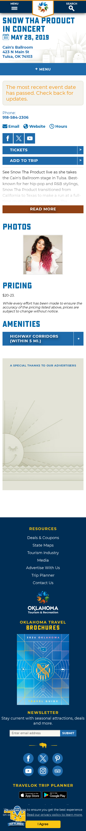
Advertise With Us (43, 568)
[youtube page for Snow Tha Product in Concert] (30, 138)
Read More (43, 209)
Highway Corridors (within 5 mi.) (34, 338)
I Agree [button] (43, 824)
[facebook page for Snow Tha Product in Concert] (8, 138)
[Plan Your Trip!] (15, 816)
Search (71, 3)
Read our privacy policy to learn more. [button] (54, 815)
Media (43, 560)
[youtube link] (28, 771)
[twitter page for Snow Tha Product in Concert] (19, 138)
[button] (14, 6)
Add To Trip (24, 160)
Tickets (19, 150)
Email (13, 126)
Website (37, 126)
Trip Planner (43, 575)
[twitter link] (43, 758)
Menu (14, 3)
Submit (68, 733)
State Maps (43, 545)
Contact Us (43, 583)
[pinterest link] (57, 758)
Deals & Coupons (43, 537)
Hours (61, 126)
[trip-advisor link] (57, 771)
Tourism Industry (43, 553)
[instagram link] (43, 771)
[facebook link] (28, 758)
